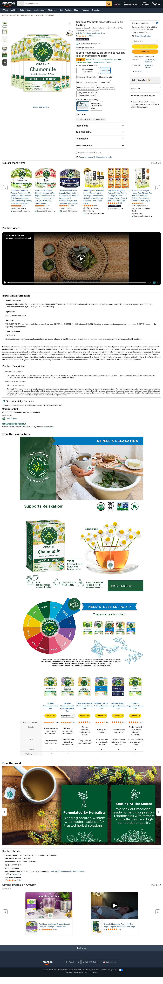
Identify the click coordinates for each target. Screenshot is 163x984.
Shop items (98, 62)
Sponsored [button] (5, 888)
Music (76, 10)
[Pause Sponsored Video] (69, 911)
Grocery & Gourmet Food (10, 15)
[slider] (77, 282)
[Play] (4, 282)
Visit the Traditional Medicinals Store (90, 33)
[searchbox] (65, 3)
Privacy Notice (63, 970)
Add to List (135, 89)
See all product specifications (89, 152)
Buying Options (67, 716)
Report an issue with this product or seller (95, 157)
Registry (68, 10)
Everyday (96, 10)
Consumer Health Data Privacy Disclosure (84, 970)
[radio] (4, 24)
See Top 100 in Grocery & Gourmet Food (67, 871)
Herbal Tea (16, 874)
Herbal (51, 15)
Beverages (25, 15)
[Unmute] (158, 282)
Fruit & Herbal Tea (41, 15)
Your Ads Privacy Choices (109, 970)
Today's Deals (25, 10)
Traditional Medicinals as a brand (17, 238)
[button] (5, 10)
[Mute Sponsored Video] (69, 915)
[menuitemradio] (154, 283)
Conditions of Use (49, 970)
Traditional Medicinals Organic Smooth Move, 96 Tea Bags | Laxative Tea (54, 925)
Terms (108, 62)
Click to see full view (41, 107)
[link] (21, 197)
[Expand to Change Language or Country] (78, 962)
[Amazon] (9, 4)
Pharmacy (86, 10)
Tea (32, 15)
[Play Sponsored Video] (114, 905)
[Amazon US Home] (47, 963)
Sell (61, 10)
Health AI (13, 10)
